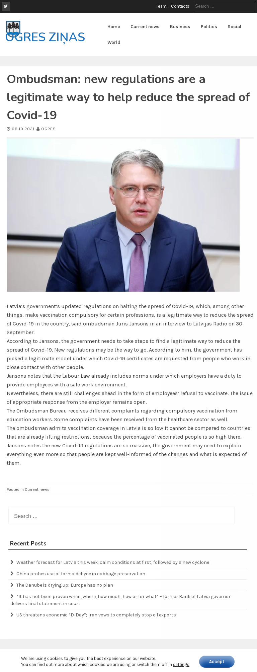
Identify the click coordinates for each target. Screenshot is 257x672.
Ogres (48, 129)
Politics (209, 26)
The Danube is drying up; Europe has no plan (64, 585)
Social (234, 26)
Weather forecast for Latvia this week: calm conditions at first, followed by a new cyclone (112, 562)
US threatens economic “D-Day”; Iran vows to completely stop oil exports (96, 615)
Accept (217, 661)
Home (113, 26)
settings (181, 664)
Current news (145, 26)
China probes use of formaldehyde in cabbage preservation (80, 574)
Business (180, 26)
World (113, 42)
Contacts (180, 6)
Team (161, 6)
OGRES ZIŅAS (45, 37)
